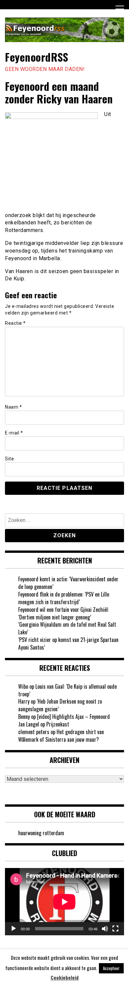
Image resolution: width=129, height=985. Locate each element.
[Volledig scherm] (115, 928)
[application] (64, 901)
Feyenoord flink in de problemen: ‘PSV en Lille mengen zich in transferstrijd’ (63, 598)
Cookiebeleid (65, 977)
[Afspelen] (13, 928)
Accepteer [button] (111, 968)
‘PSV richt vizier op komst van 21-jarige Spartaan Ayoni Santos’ (68, 643)
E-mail (14, 432)
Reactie (15, 323)
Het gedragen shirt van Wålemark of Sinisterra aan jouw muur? (61, 735)
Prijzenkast (57, 724)
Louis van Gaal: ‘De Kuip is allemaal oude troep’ (67, 690)
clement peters (33, 732)
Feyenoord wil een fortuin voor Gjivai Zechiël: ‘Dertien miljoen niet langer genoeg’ (63, 613)
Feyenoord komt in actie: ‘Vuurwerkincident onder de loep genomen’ (68, 583)
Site (9, 458)
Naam (13, 407)
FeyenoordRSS (36, 57)
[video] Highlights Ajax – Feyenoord (73, 717)
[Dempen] (105, 928)
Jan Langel (28, 724)
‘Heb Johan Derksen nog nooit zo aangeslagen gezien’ (60, 705)
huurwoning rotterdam (41, 833)
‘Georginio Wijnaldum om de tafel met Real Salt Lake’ (67, 628)
